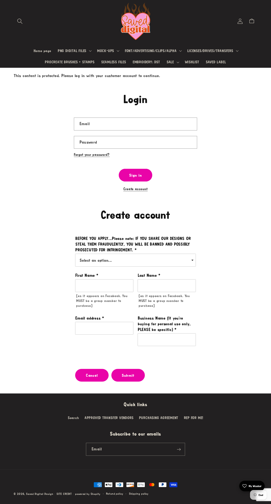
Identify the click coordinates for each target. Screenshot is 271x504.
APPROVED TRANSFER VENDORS (109, 417)
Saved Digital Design (39, 494)
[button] (20, 21)
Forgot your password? (92, 154)
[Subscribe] (179, 449)
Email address (88, 318)
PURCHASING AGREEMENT (158, 417)
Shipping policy (139, 493)
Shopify (95, 494)
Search (73, 417)
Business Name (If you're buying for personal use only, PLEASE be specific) (164, 324)
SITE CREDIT (64, 494)
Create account (135, 189)
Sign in (135, 175)
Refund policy (114, 493)
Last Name (147, 275)
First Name (85, 275)
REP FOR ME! (193, 417)
